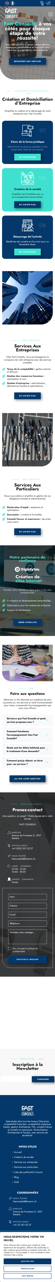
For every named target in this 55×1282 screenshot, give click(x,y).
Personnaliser (27, 1269)
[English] (7, 3)
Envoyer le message (27, 959)
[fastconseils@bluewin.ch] (49, 3)
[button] (27, 720)
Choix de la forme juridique (27, 142)
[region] (27, 1257)
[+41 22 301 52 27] (43, 3)
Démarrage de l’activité (27, 237)
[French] (12, 3)
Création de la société (27, 189)
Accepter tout (27, 1261)
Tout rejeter (27, 1276)
